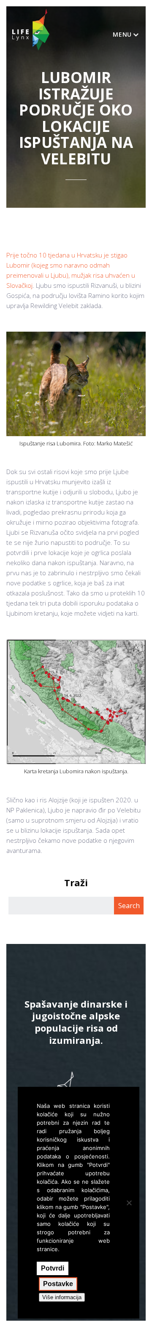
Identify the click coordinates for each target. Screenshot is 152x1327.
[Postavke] (129, 1202)
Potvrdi (52, 1268)
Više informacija (61, 1297)
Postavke (58, 1283)
